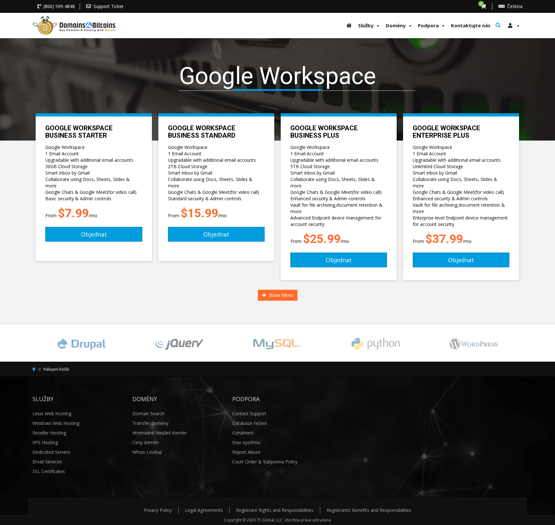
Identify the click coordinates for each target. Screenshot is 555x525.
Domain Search (148, 413)
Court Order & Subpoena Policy (264, 462)
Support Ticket (108, 6)
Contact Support (249, 413)
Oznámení (242, 433)
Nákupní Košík (56, 369)
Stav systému (246, 442)
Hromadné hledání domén (159, 433)
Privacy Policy (158, 510)
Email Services (47, 462)
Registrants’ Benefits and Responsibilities (369, 510)
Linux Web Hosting (51, 413)
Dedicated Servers (51, 452)
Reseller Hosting (49, 433)
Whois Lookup (147, 452)
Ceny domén (145, 442)
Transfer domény (150, 423)
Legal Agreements (204, 510)
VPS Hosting (45, 442)
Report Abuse (246, 452)
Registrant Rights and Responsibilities (274, 510)
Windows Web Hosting (55, 423)
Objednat (94, 234)
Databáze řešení (249, 423)
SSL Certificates (48, 471)
